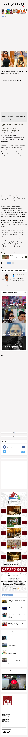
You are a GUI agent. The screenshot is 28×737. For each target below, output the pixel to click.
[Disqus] (14, 379)
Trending (11, 255)
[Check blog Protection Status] (6, 733)
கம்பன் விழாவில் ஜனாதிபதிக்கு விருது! (17, 257)
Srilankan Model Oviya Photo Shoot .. (16, 638)
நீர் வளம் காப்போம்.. (12, 645)
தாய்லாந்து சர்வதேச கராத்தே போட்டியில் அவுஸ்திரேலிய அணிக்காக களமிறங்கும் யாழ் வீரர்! (16, 616)
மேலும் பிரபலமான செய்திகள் (9, 253)
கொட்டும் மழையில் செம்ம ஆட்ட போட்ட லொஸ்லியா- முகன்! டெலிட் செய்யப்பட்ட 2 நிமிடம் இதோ (13, 306)
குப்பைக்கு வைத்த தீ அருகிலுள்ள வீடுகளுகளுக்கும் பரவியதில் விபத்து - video (16, 662)
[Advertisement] (14, 34)
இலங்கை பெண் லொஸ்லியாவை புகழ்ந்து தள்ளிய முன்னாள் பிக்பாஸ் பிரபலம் (13, 333)
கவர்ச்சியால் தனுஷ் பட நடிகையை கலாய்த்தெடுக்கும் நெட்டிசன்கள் (10, 131)
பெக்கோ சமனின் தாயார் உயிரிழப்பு (15, 608)
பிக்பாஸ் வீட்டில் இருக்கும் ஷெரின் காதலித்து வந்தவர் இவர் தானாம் (11, 320)
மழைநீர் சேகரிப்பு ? (12, 653)
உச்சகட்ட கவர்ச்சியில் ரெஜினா (9, 128)
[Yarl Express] (14, 8)
